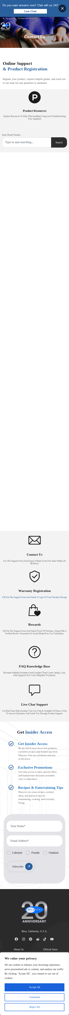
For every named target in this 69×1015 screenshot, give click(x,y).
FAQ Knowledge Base (34, 666)
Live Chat (30, 11)
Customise (34, 997)
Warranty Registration (34, 591)
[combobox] (26, 142)
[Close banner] (62, 8)
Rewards (34, 624)
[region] (34, 983)
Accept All (34, 987)
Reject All (34, 1007)
